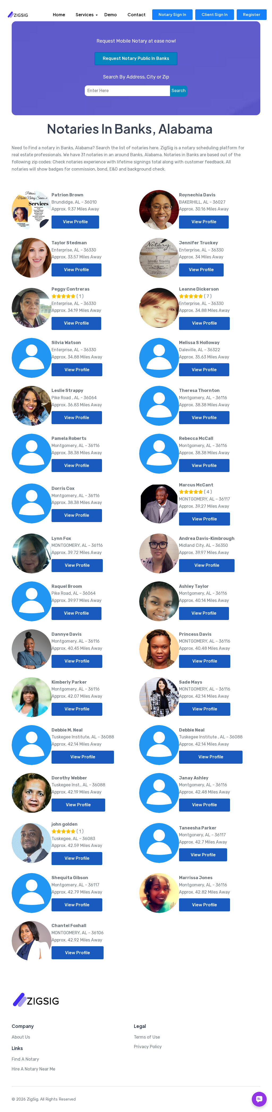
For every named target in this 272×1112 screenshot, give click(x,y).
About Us (21, 1037)
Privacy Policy (148, 1046)
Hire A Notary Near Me (33, 1069)
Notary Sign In (172, 14)
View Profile (75, 221)
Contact (137, 14)
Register (251, 14)
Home (59, 14)
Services (85, 14)
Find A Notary (25, 1059)
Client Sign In (215, 14)
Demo (110, 14)
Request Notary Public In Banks (136, 58)
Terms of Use (147, 1037)
